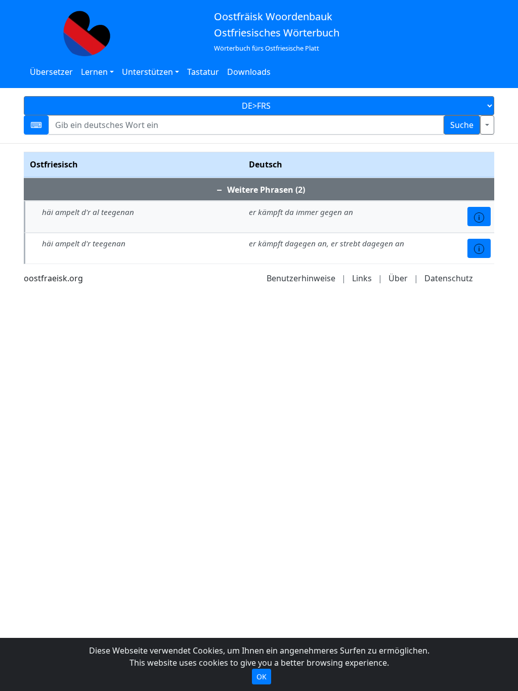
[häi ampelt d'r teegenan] (479, 248)
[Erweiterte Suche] (487, 125)
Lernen (94, 71)
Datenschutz (448, 278)
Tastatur (203, 71)
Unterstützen (147, 71)
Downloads (249, 71)
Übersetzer (51, 71)
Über (398, 278)
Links (362, 278)
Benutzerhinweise (301, 278)
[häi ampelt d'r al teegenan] (479, 216)
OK (261, 676)
